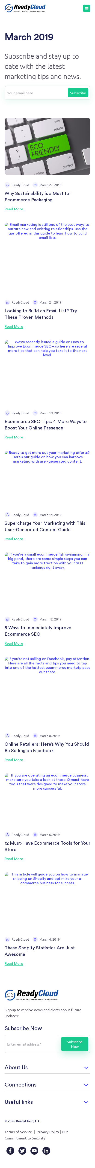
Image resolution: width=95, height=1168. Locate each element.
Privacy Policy (48, 1131)
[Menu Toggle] (86, 8)
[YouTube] (34, 1150)
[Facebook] (10, 1150)
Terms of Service (18, 1131)
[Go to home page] (25, 8)
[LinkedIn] (46, 1150)
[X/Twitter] (22, 1150)
